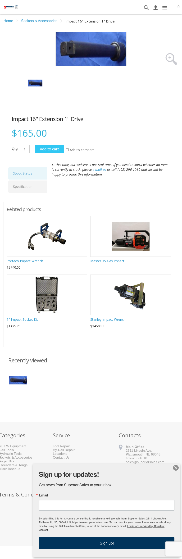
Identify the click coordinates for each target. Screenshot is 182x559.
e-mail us (99, 169)
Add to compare (82, 150)
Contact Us (61, 457)
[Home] (11, 7)
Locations (60, 453)
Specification (22, 186)
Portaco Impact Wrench (25, 261)
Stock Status (22, 173)
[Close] (176, 468)
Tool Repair (61, 446)
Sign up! (107, 543)
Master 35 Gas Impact (107, 261)
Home (8, 21)
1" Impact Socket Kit (22, 319)
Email (43, 495)
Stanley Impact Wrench (108, 319)
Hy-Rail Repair (64, 450)
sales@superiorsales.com (145, 462)
